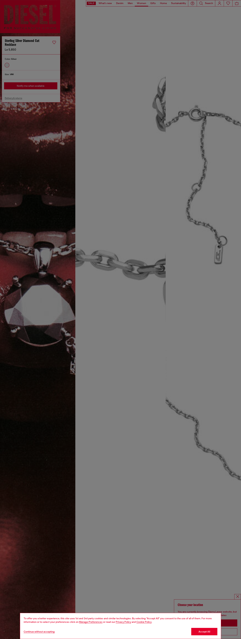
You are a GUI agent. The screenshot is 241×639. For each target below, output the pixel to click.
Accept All (204, 631)
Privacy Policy (123, 621)
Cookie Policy (144, 621)
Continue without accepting (39, 631)
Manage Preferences (91, 621)
